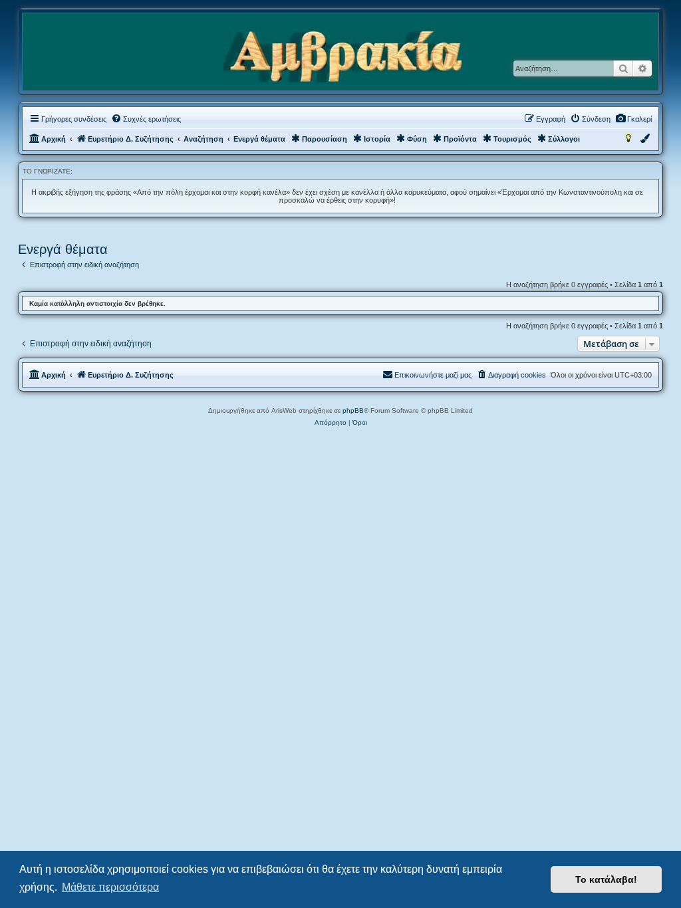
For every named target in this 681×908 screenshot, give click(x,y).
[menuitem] (633, 119)
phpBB (353, 410)
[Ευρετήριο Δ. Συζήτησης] (343, 57)
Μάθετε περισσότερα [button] (110, 887)
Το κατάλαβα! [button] (606, 879)
